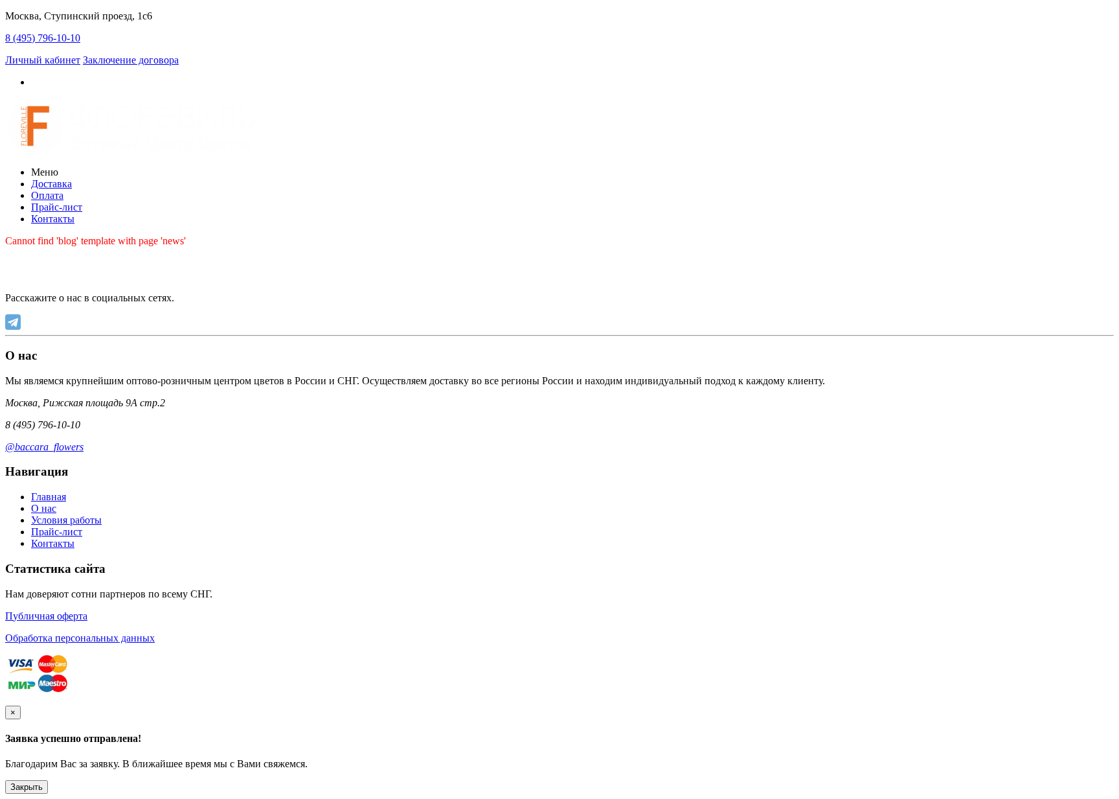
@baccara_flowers (44, 446)
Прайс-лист (56, 207)
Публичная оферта (46, 615)
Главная (48, 496)
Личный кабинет (42, 59)
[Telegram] (13, 322)
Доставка (51, 183)
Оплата (47, 195)
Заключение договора (131, 59)
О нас (43, 508)
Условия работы (66, 520)
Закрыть (26, 787)
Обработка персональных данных (80, 637)
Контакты (52, 218)
